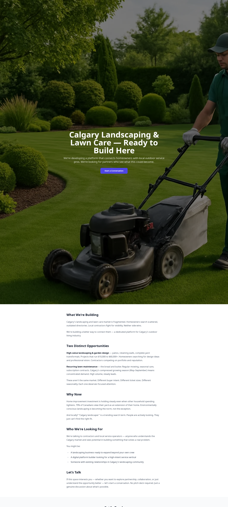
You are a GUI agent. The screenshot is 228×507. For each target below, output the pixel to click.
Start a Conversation (114, 170)
